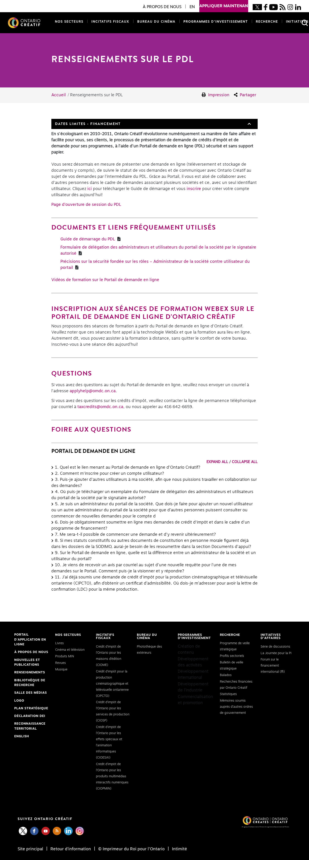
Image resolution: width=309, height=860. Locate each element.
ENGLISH (21, 736)
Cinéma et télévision (70, 649)
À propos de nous (31, 652)
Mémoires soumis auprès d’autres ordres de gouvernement (236, 706)
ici (89, 189)
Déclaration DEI (29, 716)
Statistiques (228, 694)
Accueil (58, 95)
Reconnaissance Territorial (29, 726)
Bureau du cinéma (155, 21)
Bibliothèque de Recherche (29, 683)
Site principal (31, 849)
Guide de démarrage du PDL (88, 239)
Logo (19, 700)
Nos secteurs (69, 21)
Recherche (267, 21)
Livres (59, 643)
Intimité (179, 849)
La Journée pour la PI (276, 653)
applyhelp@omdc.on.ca (93, 391)
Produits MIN (64, 656)
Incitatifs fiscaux (110, 21)
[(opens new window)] (257, 7)
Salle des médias (30, 692)
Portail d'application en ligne (30, 640)
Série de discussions (275, 646)
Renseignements (29, 672)
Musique (61, 669)
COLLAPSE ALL (245, 462)
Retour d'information (70, 849)
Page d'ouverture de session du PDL (86, 205)
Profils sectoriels (232, 656)
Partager (247, 95)
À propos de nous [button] (162, 7)
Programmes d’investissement (215, 21)
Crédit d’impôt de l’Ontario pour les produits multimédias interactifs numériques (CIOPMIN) (112, 776)
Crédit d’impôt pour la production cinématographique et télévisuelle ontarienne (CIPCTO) (112, 684)
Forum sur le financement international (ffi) (273, 665)
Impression (218, 95)
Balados (226, 675)
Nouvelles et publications (27, 662)
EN (192, 7)
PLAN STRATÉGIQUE (31, 708)
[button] (248, 124)
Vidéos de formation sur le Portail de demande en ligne (105, 280)
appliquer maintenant (223, 6)
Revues (60, 663)
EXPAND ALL (217, 462)
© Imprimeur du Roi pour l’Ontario (131, 849)
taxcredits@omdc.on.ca (100, 407)
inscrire (194, 189)
